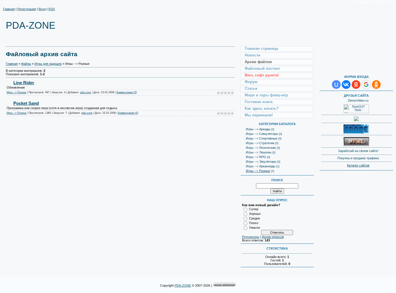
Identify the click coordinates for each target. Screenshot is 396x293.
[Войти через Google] (366, 84)
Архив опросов (273, 237)
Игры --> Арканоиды (260, 166)
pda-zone (85, 92)
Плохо (253, 223)
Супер (253, 209)
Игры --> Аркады (258, 129)
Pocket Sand (26, 103)
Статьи (251, 88)
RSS (51, 9)
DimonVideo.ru (358, 100)
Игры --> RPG (256, 157)
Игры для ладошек (48, 63)
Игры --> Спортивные (261, 138)
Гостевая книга (259, 102)
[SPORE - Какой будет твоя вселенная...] (356, 132)
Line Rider (23, 82)
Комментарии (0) (127, 92)
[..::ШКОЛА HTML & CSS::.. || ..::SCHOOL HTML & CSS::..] (356, 144)
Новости (252, 55)
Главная (9, 9)
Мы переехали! (259, 115)
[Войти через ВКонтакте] (346, 84)
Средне (254, 218)
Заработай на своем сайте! (358, 151)
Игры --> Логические (261, 147)
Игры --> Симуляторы (262, 133)
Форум (251, 82)
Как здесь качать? (262, 108)
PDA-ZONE (183, 285)
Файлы (26, 63)
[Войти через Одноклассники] (376, 84)
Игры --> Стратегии (260, 143)
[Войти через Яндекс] (356, 84)
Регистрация (26, 9)
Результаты (250, 237)
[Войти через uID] (336, 84)
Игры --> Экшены (258, 152)
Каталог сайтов (358, 165)
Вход (42, 9)
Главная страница (261, 48)
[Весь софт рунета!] (356, 118)
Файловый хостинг (262, 68)
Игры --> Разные (16, 92)
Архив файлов (258, 62)
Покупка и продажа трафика (358, 158)
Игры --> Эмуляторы (261, 161)
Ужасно (254, 227)
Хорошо (255, 213)
